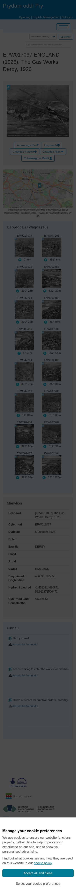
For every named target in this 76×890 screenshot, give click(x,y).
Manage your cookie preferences (32, 831)
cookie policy (43, 862)
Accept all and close (38, 873)
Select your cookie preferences (38, 883)
